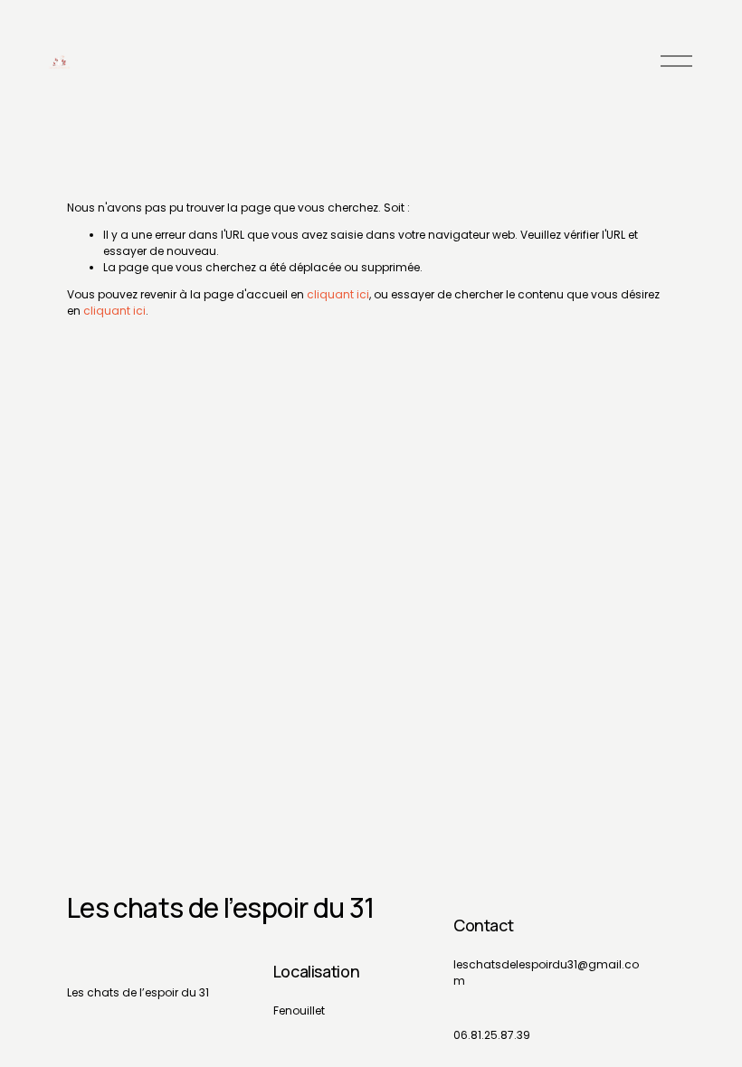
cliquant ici (338, 294)
